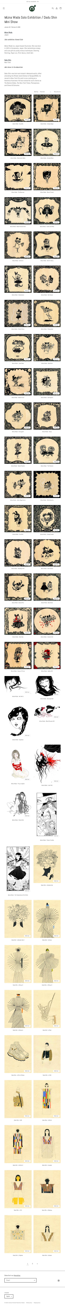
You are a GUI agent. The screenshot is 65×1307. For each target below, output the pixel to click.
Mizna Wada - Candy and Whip (47, 226)
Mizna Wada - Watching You (47, 500)
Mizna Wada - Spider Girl (47, 671)
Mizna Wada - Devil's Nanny (47, 260)
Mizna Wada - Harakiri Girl (47, 637)
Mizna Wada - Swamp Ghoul (47, 158)
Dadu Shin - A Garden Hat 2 (18, 940)
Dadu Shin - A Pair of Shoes (18, 1075)
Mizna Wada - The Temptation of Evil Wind (18, 895)
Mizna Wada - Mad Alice (47, 363)
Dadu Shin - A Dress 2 (18, 985)
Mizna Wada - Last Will (47, 785)
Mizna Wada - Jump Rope (18, 363)
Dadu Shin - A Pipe (47, 1030)
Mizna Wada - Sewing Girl (47, 397)
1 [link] (27, 1264)
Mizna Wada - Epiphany (18, 739)
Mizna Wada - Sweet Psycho (18, 466)
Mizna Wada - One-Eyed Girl (47, 698)
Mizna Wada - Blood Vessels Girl (47, 721)
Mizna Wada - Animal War (18, 602)
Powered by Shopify (20, 1302)
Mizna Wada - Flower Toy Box (47, 840)
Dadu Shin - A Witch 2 (18, 1165)
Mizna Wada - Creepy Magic (47, 124)
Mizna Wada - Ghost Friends (47, 192)
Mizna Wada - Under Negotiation (18, 500)
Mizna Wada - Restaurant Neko (18, 158)
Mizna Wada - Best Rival (47, 602)
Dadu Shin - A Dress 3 (47, 985)
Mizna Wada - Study (47, 431)
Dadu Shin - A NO (18, 1120)
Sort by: (36, 91)
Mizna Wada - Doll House (47, 295)
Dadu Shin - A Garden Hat (47, 885)
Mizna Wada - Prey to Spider (18, 783)
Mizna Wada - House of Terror (18, 671)
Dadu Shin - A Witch (47, 1120)
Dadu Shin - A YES (47, 1075)
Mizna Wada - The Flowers (47, 466)
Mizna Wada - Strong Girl (18, 431)
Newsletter (17, 1275)
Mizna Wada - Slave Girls (18, 820)
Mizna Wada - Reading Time (18, 568)
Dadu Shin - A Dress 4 (18, 1030)
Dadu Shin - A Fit (18, 1210)
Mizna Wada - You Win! (18, 534)
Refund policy (29, 1302)
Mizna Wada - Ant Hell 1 (18, 696)
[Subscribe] (34, 1280)
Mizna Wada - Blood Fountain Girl (18, 226)
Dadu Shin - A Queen (47, 1255)
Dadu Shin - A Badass (47, 1210)
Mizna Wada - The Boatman (18, 192)
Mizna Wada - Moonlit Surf (18, 397)
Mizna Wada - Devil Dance (47, 568)
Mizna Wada (8, 32)
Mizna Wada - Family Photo (18, 329)
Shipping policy (37, 1302)
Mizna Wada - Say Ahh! (18, 124)
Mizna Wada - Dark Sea (18, 637)
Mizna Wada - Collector (18, 260)
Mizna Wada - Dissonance (18, 295)
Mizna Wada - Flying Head (47, 329)
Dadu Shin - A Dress (47, 940)
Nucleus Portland (12, 1302)
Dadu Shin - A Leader (47, 1165)
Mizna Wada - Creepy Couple (47, 534)
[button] (4, 8)
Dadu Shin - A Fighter (18, 1255)
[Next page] (37, 1264)
